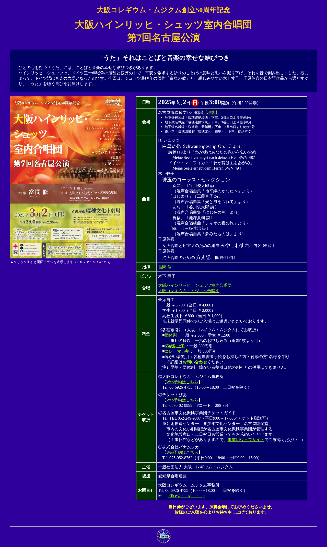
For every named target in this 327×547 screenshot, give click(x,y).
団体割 (171, 335)
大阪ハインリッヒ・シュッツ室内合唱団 (195, 285)
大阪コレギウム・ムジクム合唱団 (188, 291)
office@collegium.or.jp (186, 495)
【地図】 (211, 112)
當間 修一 (167, 267)
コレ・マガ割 (177, 351)
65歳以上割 (175, 346)
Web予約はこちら (182, 382)
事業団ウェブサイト (246, 439)
